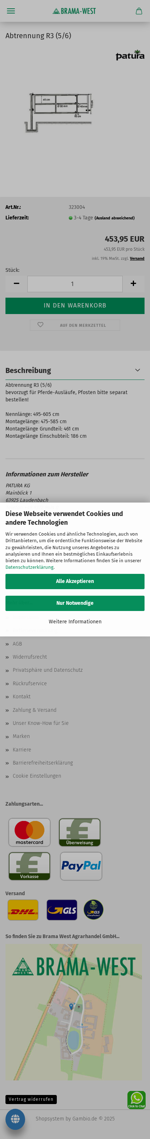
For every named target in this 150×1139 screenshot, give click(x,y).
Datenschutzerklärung (29, 567)
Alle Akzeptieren (75, 581)
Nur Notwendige (75, 603)
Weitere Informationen (75, 622)
